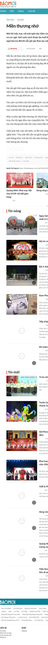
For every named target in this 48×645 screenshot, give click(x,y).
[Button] (21, 49)
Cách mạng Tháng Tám (8, 617)
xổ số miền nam (27, 620)
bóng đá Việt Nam (30, 608)
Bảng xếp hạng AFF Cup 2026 (10, 614)
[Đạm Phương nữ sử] (21, 304)
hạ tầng (16, 611)
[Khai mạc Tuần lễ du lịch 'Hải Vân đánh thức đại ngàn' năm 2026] (21, 470)
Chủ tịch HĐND (6, 608)
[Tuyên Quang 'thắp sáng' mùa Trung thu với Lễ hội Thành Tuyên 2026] (21, 411)
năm (10, 611)
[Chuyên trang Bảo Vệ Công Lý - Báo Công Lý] (41, 409)
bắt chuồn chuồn (14, 161)
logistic (3, 611)
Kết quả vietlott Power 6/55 (10, 620)
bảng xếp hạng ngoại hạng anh (32, 614)
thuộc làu (19, 157)
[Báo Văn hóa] (8, 200)
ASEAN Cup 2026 (35, 611)
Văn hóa (10, 20)
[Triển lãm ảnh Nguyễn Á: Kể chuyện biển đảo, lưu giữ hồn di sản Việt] (21, 578)
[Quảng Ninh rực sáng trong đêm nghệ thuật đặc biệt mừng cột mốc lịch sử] (21, 552)
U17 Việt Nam (39, 620)
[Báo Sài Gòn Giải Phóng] (41, 325)
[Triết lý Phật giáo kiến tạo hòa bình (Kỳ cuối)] (21, 495)
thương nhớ (38, 157)
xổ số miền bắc (34, 617)
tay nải (11, 157)
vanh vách (28, 157)
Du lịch (21, 20)
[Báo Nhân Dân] (41, 576)
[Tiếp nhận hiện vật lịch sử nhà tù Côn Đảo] (21, 330)
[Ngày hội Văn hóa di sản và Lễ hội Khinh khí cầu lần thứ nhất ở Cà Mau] (21, 224)
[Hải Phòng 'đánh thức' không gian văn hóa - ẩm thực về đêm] (21, 440)
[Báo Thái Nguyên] (13, 49)
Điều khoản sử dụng (5, 633)
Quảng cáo (3, 637)
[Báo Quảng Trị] (40, 194)
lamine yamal (22, 617)
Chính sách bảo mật (5, 635)
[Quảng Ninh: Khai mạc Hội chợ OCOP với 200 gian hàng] (19, 180)
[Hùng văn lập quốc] (21, 520)
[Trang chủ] (8, 4)
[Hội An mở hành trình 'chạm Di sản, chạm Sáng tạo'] (21, 250)
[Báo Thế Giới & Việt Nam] (41, 490)
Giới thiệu (3, 631)
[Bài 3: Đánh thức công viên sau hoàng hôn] (21, 275)
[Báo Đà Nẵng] (42, 468)
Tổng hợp (24, 631)
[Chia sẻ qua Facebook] (8, 149)
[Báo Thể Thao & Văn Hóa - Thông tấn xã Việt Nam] (41, 223)
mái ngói (26, 161)
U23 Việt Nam (17, 608)
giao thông (42, 608)
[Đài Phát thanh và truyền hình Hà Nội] (42, 381)
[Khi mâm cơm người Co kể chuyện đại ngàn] (21, 356)
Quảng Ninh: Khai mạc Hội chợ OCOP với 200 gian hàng (19, 193)
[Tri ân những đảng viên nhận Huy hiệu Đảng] (21, 386)
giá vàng (24, 611)
